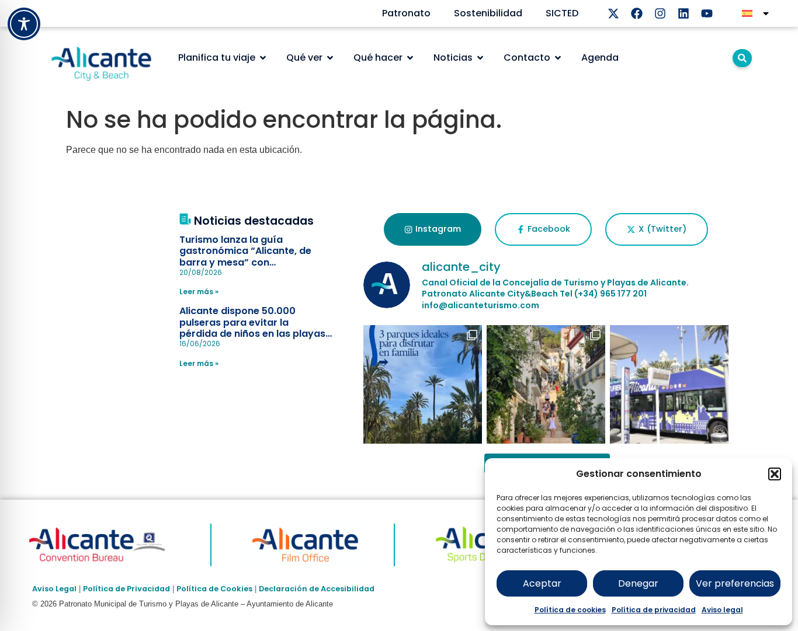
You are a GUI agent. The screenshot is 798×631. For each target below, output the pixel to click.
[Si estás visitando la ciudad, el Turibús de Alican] (669, 384)
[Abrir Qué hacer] (410, 58)
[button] (774, 474)
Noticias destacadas (254, 221)
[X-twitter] (613, 13)
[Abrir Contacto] (558, 58)
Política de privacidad (654, 610)
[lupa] (742, 58)
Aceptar (542, 583)
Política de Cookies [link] (214, 589)
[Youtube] (707, 13)
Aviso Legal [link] (54, 589)
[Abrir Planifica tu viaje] (263, 58)
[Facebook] (636, 13)
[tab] (432, 229)
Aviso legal (722, 610)
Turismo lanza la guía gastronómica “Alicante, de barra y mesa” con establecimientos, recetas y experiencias (246, 262)
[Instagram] (660, 13)
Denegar (638, 583)
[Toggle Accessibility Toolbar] (24, 24)
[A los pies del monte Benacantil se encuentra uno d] (546, 384)
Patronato (406, 13)
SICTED (562, 13)
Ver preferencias (735, 583)
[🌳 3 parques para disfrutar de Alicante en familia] (422, 384)
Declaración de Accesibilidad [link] (316, 589)
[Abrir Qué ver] (330, 58)
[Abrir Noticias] (480, 58)
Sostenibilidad (488, 13)
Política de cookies (570, 610)
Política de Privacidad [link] (126, 589)
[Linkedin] (683, 13)
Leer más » (198, 292)
